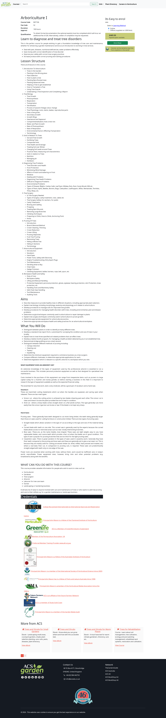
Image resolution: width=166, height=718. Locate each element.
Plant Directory (111, 4)
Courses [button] (16, 4)
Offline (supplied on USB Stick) (121, 30)
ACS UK (108, 674)
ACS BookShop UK (111, 680)
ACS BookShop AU (111, 677)
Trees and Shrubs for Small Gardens (36, 630)
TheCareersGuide (111, 668)
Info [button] (100, 4)
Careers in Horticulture (128, 4)
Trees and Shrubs (67, 629)
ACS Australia (110, 671)
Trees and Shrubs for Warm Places (98, 630)
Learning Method (119, 26)
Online (112, 28)
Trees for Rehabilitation (130, 629)
